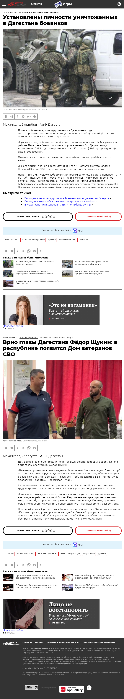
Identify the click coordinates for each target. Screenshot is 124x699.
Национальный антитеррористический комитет (25, 109)
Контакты (27, 642)
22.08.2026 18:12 (10, 337)
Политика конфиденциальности (62, 642)
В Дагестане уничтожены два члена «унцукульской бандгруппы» (92, 272)
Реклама (39, 642)
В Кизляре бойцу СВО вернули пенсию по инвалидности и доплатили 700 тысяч (95, 576)
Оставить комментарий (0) (98, 217)
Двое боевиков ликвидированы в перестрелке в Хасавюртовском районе (34, 272)
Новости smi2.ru (13, 326)
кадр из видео (40, 441)
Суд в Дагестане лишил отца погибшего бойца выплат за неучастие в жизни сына (35, 576)
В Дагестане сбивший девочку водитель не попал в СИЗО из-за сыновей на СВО (36, 586)
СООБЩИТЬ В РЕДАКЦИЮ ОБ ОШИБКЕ (98, 642)
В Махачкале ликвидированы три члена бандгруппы (57, 204)
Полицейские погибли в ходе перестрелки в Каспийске (59, 201)
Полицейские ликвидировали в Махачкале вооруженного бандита (66, 198)
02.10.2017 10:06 (10, 12)
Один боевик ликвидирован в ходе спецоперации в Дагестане (91, 262)
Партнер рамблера (48, 688)
